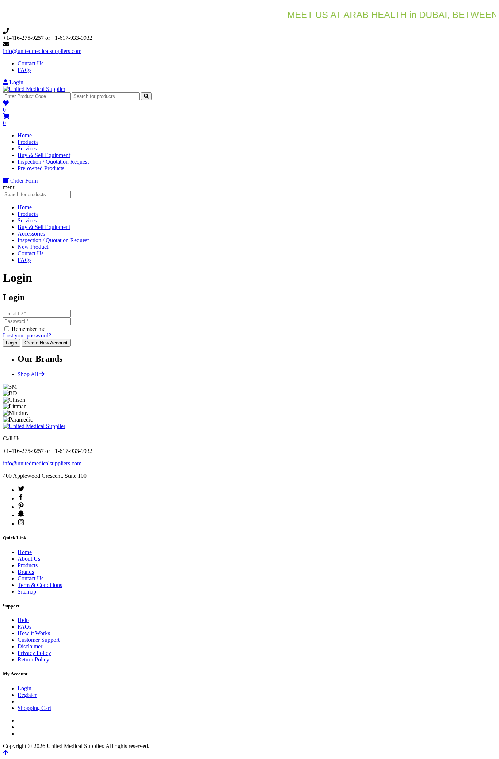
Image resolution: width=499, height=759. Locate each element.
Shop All (28, 374)
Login (15, 82)
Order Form (23, 181)
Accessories (31, 233)
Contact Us (30, 63)
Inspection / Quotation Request (53, 162)
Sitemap (27, 591)
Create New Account (46, 343)
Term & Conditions (40, 585)
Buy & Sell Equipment (44, 155)
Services (27, 148)
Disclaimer (30, 646)
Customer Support (39, 640)
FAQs (24, 70)
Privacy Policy (34, 653)
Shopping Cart (34, 708)
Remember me (27, 329)
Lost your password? (27, 335)
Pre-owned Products (41, 168)
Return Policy (33, 659)
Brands (26, 572)
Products (28, 142)
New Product (33, 247)
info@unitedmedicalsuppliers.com (42, 51)
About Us (29, 559)
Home (25, 135)
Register (27, 695)
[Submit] (146, 96)
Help (23, 620)
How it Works (34, 633)
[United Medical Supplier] (34, 89)
